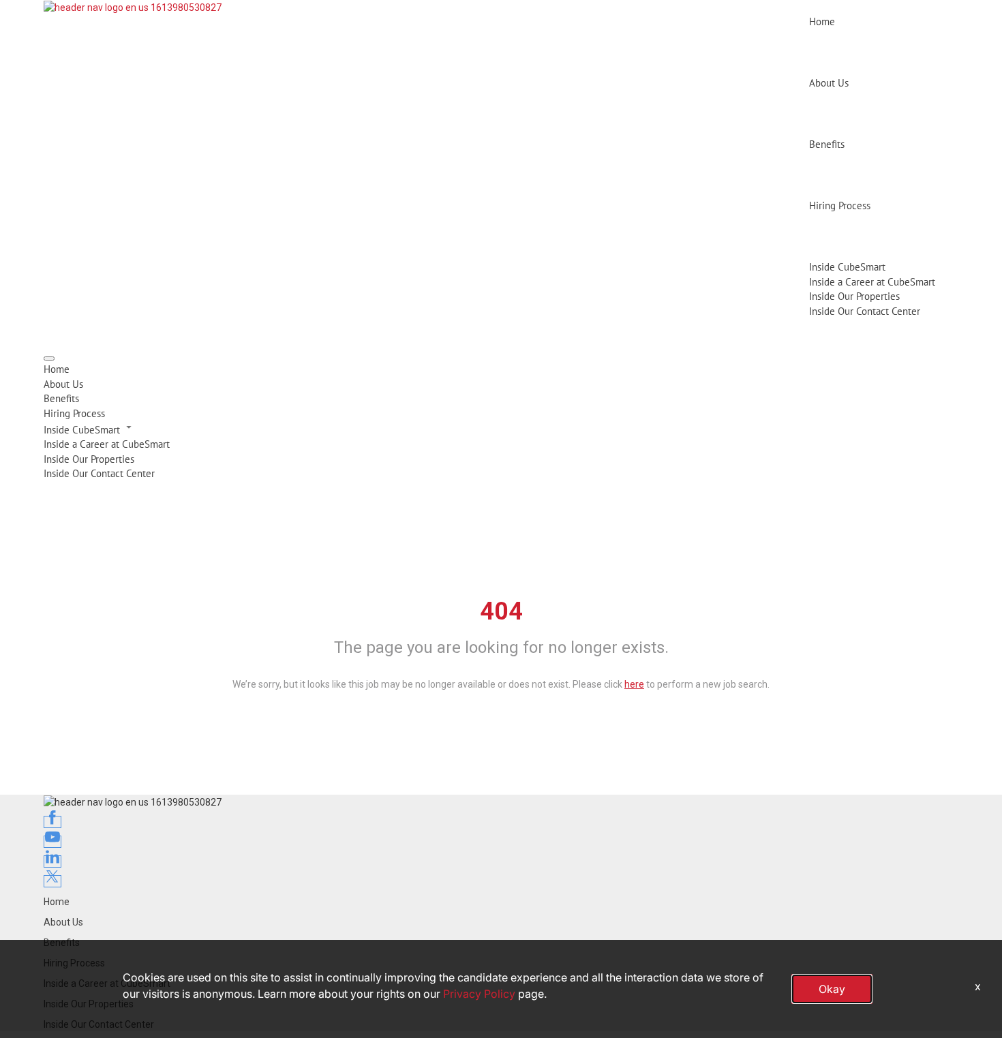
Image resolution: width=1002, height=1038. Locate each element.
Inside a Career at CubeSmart (872, 281)
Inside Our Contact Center (864, 311)
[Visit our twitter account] (52, 881)
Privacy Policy (479, 994)
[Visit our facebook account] (52, 822)
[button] (501, 429)
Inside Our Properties (854, 296)
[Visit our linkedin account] (52, 861)
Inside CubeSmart (847, 266)
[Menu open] (49, 358)
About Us (829, 82)
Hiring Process (839, 205)
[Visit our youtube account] (52, 842)
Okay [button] (832, 989)
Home (822, 21)
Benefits (827, 144)
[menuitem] (501, 369)
